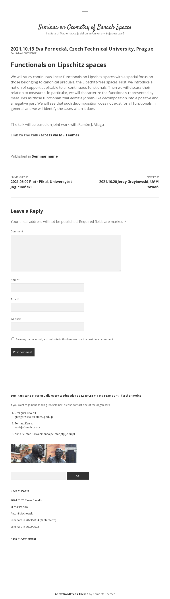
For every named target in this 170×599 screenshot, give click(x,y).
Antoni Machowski (22, 513)
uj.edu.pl (69, 434)
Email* (15, 299)
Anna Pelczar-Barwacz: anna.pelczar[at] (39, 434)
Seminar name (45, 156)
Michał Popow (19, 507)
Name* (15, 280)
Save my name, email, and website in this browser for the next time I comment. (65, 339)
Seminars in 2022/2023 (25, 527)
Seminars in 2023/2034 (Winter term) (33, 520)
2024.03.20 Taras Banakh (26, 500)
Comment (17, 231)
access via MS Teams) (60, 135)
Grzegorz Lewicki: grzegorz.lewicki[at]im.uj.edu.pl (34, 415)
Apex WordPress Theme (71, 594)
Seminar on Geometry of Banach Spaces (85, 27)
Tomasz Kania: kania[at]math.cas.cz (27, 425)
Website (16, 319)
